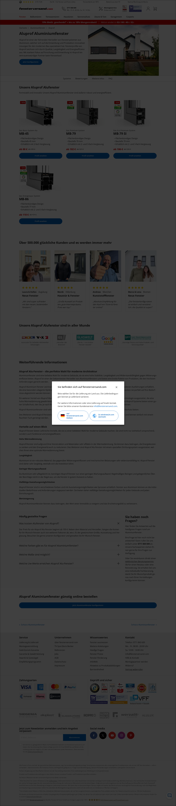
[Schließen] (116, 387)
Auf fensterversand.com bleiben (75, 415)
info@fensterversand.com (105, 406)
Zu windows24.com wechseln (106, 415)
